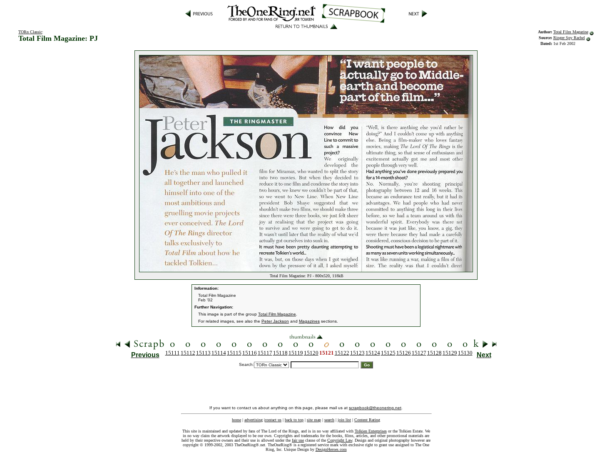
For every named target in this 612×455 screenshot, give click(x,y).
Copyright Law (339, 440)
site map (314, 420)
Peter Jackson (275, 321)
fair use (298, 440)
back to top (294, 420)
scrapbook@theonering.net (375, 407)
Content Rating (367, 420)
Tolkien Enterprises (371, 431)
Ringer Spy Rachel (569, 37)
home (236, 420)
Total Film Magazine (570, 32)
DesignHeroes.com (331, 449)
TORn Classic (30, 32)
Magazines (309, 321)
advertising (253, 420)
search (329, 420)
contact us (273, 420)
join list (344, 420)
